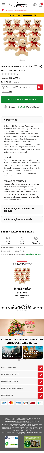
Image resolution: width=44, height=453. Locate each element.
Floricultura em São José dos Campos (31, 353)
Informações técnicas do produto (19, 209)
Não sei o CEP (7, 92)
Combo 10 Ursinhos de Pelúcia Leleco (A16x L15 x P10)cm (22, 289)
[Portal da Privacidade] (11, 439)
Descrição (11, 119)
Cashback (34, 4)
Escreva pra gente (25, 432)
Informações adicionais (19, 219)
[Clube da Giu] (22, 335)
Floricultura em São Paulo (10, 354)
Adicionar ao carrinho (21, 99)
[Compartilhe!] (41, 67)
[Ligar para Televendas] (11, 4)
